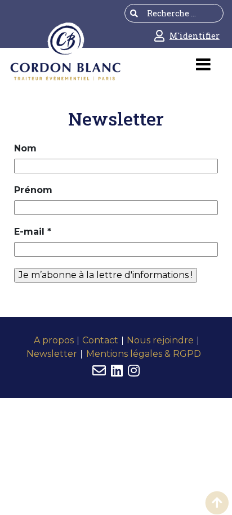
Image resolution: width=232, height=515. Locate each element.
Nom (25, 148)
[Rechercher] (134, 13)
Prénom (33, 190)
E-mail (32, 231)
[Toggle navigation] (203, 68)
